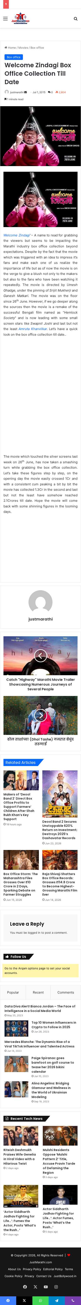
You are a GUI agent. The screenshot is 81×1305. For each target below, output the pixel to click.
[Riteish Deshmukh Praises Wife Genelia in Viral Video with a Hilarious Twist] (20, 1136)
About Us (14, 1269)
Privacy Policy (32, 1269)
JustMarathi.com (40, 1262)
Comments (65, 992)
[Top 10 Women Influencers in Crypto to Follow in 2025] (16, 1028)
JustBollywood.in (65, 1276)
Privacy (29, 1276)
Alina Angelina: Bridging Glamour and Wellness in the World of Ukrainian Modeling (51, 1090)
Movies (23, 47)
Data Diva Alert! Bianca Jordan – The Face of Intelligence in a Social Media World (40, 1008)
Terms (69, 1269)
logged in (34, 932)
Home (11, 47)
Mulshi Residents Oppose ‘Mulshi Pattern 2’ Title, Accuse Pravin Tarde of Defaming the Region (59, 1161)
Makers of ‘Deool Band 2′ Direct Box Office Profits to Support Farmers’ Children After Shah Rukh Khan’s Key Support (18, 806)
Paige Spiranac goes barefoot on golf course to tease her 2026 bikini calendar (53, 1065)
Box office (37, 47)
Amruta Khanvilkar (32, 329)
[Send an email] (25, 92)
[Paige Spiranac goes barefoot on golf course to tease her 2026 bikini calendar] (16, 1064)
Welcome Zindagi (16, 235)
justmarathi (17, 92)
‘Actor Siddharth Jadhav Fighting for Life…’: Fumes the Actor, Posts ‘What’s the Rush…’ (19, 1221)
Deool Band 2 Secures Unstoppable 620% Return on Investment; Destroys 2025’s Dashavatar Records (59, 829)
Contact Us (43, 1276)
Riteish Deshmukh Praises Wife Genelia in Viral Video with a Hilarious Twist (19, 1157)
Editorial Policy (53, 1269)
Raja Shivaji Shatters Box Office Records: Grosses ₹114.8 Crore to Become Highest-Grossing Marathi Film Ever (59, 884)
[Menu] (5, 20)
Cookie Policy (13, 1276)
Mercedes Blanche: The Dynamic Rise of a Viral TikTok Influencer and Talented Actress (40, 1044)
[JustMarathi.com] (20, 18)
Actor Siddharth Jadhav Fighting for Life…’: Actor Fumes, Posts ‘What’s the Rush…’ (58, 1218)
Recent (38, 992)
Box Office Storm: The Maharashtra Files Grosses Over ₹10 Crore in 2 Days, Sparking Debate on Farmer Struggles (20, 884)
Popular (13, 992)
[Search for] (75, 20)
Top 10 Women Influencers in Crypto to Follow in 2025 (54, 1024)
